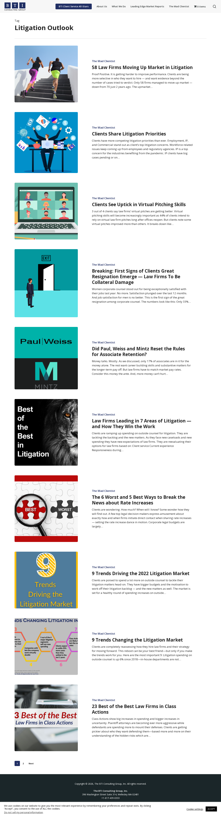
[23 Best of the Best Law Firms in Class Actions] (46, 718)
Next (31, 763)
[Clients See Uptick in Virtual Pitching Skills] (46, 211)
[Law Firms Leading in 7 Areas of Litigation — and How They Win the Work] (46, 432)
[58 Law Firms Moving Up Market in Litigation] (46, 74)
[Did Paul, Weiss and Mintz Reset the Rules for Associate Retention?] (46, 358)
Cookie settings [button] (195, 809)
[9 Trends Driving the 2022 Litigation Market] (46, 580)
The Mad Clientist (103, 61)
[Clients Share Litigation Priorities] (46, 142)
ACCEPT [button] (211, 808)
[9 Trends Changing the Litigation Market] (46, 646)
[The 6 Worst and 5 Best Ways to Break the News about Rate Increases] (46, 508)
